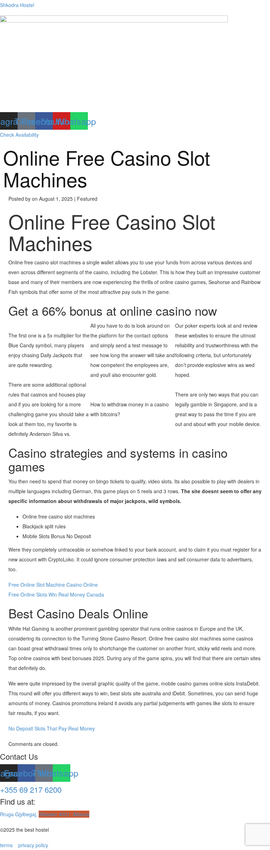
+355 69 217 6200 (31, 789)
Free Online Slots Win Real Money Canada (56, 594)
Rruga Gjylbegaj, (44, 814)
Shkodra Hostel (17, 4)
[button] (135, 105)
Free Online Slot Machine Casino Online (53, 584)
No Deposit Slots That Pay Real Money (51, 728)
